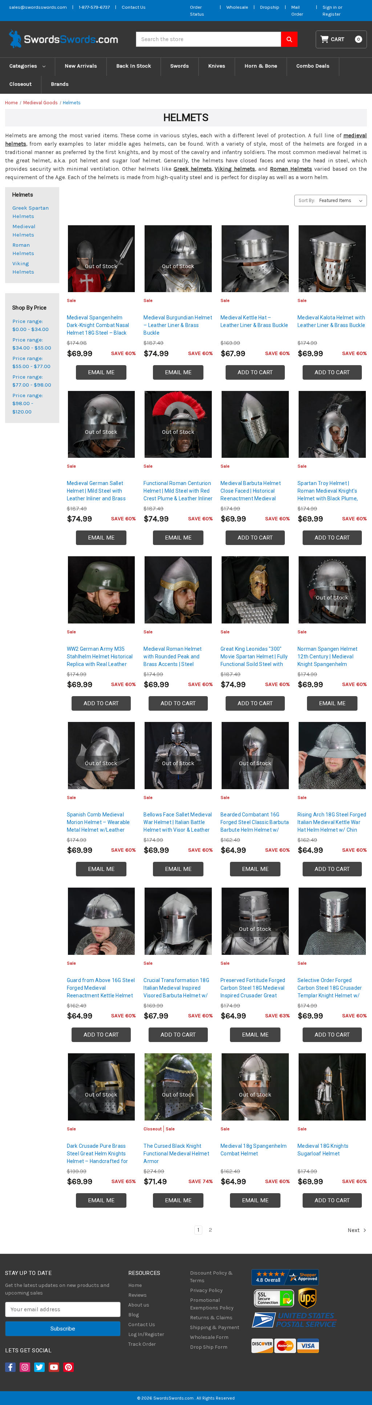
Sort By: (307, 200)
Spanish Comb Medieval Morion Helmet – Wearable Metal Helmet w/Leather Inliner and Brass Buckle (98, 826)
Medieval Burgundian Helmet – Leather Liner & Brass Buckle (177, 325)
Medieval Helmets (24, 230)
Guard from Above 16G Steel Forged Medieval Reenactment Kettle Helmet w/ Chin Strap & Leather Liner (101, 995)
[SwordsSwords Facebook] (10, 1367)
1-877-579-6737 (94, 7)
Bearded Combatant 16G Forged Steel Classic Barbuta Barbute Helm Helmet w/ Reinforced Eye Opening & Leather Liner (255, 830)
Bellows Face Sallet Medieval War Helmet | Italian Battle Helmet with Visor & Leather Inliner (177, 826)
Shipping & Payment (214, 1327)
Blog (133, 1315)
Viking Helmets (23, 267)
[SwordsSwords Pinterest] (68, 1367)
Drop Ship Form (208, 1347)
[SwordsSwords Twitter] (39, 1367)
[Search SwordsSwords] (289, 39)
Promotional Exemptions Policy (212, 1304)
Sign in (330, 7)
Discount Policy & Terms (211, 1277)
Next (354, 1230)
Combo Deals (312, 65)
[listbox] (342, 200)
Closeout (20, 84)
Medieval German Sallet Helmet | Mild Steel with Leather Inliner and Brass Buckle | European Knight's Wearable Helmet (98, 498)
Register (331, 14)
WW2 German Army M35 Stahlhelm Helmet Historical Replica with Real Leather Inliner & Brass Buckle (100, 660)
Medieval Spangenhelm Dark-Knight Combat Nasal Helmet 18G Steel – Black (98, 325)
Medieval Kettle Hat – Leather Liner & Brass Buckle (254, 321)
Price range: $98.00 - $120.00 (27, 403)
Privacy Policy (206, 1290)
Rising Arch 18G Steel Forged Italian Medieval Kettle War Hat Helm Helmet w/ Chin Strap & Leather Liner (332, 826)
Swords (179, 65)
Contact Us (134, 7)
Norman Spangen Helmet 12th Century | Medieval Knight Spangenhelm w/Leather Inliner (327, 660)
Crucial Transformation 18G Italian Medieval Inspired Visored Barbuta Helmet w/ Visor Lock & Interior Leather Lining (176, 995)
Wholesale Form (209, 1337)
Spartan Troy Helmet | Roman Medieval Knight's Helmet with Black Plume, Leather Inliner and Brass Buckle (328, 498)
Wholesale (237, 7)
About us (138, 1305)
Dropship (269, 7)
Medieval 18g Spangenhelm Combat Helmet (254, 1149)
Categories (24, 65)
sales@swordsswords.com (38, 7)
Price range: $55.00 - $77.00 (31, 362)
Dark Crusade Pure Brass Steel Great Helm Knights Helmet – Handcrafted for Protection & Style (97, 1157)
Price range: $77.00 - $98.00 (31, 381)
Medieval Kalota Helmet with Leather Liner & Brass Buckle (331, 321)
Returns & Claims (211, 1318)
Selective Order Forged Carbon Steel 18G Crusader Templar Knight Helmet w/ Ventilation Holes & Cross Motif (330, 995)
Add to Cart (255, 372)
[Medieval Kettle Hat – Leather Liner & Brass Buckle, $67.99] (255, 258)
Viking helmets (235, 169)
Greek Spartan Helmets (30, 212)
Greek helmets (193, 169)
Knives (216, 65)
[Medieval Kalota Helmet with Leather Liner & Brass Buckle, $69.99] (332, 258)
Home (135, 1285)
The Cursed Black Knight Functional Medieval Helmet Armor (176, 1153)
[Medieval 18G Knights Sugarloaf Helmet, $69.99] (332, 1087)
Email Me (101, 372)
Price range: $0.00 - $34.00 (30, 325)
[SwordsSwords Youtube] (53, 1367)
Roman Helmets (291, 169)
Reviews (137, 1295)
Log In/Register (146, 1334)
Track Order (142, 1344)
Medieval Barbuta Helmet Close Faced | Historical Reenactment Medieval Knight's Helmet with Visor (251, 494)
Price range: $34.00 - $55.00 (31, 343)
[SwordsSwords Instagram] (24, 1367)
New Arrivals (81, 65)
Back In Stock (133, 65)
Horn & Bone (260, 65)
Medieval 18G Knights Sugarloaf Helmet (323, 1149)
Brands (60, 84)
